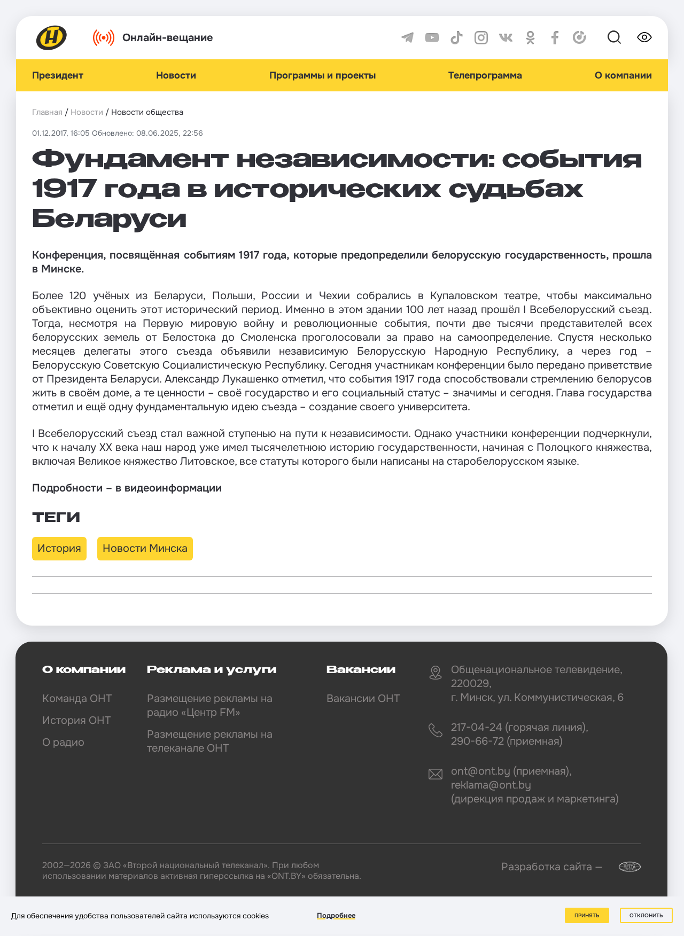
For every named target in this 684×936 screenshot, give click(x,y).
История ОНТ (76, 720)
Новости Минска (145, 548)
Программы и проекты (322, 75)
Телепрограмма (485, 75)
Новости (176, 75)
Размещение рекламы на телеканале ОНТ (210, 741)
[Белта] (623, 867)
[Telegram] (407, 37)
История (59, 548)
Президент (57, 75)
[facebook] (555, 37)
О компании (623, 75)
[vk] (505, 37)
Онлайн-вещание (167, 37)
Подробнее (336, 915)
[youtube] (432, 37)
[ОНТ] (52, 37)
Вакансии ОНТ (363, 698)
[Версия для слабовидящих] (644, 37)
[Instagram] (481, 37)
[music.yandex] (579, 37)
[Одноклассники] (530, 37)
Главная (47, 112)
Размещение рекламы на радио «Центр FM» (210, 705)
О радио (63, 742)
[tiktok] (456, 37)
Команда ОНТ (77, 698)
